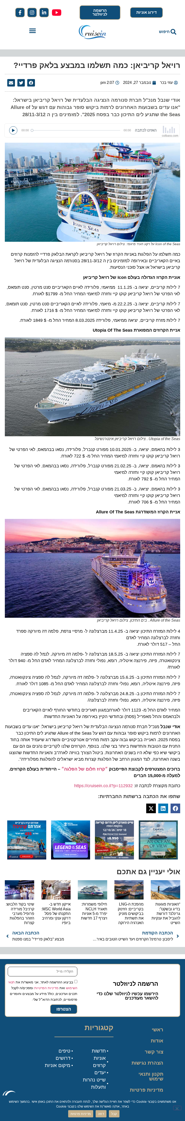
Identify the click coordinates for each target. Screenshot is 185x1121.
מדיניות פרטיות (146, 1090)
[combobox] (152, 32)
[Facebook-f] (20, 12)
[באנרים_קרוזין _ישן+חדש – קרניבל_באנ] (26, 858)
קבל (114, 1114)
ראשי (157, 1029)
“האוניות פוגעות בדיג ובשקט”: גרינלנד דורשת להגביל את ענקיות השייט (166, 913)
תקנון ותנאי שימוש (151, 1076)
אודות (157, 1040)
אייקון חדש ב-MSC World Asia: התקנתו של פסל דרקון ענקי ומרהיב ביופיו (56, 913)
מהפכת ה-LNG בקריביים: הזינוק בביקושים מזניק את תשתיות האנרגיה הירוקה (131, 913)
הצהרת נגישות (147, 1063)
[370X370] (70, 858)
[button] (32, 30)
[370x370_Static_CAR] (158, 858)
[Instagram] (32, 12)
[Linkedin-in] (44, 12)
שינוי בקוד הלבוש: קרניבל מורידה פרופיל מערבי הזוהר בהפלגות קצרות (20, 913)
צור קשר (154, 1051)
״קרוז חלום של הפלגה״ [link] (84, 769)
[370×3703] (114, 858)
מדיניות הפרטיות (46, 988)
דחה (101, 1114)
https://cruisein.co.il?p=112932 (103, 785)
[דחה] (177, 1108)
